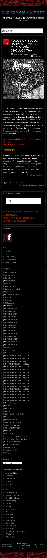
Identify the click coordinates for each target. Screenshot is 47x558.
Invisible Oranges (11, 501)
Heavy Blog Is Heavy (13, 498)
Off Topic (8, 406)
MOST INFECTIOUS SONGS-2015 (17, 372)
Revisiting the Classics (13, 422)
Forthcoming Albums (12, 295)
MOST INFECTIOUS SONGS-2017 (17, 378)
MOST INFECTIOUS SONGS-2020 (17, 386)
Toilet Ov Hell (10, 528)
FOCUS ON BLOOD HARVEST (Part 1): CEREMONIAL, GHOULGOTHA (24, 45)
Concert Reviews (11, 286)
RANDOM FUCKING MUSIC (14, 414)
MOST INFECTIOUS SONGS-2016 (17, 375)
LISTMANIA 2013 (11, 311)
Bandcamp (9, 476)
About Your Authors (11, 272)
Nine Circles (10, 515)
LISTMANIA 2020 (11, 331)
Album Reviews (18, 54)
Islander (15, 183)
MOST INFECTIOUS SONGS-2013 (17, 367)
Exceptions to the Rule (13, 289)
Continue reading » (35, 175)
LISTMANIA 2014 (11, 314)
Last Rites (9, 506)
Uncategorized (10, 447)
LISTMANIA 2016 (11, 320)
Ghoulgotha (40, 185)
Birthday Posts (10, 281)
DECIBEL (9, 490)
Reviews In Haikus (11, 420)
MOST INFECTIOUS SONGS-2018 (17, 381)
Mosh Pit (8, 353)
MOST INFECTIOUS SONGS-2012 (17, 364)
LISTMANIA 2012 (11, 308)
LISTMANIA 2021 (11, 333)
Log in (8, 254)
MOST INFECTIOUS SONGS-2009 (17, 356)
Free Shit (8, 297)
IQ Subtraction (10, 303)
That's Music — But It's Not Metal (16, 439)
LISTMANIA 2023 (11, 339)
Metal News (9, 347)
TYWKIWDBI (10, 534)
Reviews (8, 417)
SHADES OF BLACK (12, 425)
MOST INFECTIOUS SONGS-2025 (17, 400)
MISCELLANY (10, 350)
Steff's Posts (9, 433)
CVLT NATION (10, 484)
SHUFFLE (8, 431)
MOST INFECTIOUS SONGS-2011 (17, 361)
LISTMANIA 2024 (11, 342)
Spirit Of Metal (10, 520)
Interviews (8, 300)
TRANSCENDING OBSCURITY (16, 531)
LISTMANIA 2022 (11, 336)
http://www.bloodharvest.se (14, 145)
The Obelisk (10, 523)
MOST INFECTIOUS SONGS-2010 (17, 358)
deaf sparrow (10, 487)
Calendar (8, 283)
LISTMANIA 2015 (11, 317)
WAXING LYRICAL (11, 450)
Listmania (8, 306)
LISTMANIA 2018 (11, 325)
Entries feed (10, 257)
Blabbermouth (10, 478)
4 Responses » (37, 56)
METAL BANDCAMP (12, 509)
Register (8, 251)
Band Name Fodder (12, 278)
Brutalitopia (9, 481)
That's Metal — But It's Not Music (16, 436)
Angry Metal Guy (11, 473)
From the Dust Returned (14, 495)
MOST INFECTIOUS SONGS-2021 (17, 389)
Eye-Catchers (10, 292)
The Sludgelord (11, 526)
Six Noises (9, 517)
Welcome (8, 453)
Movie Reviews (10, 403)
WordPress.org (11, 262)
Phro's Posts (9, 408)
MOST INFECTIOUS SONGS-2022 (17, 392)
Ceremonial (32, 185)
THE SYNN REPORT (12, 445)
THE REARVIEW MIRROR (14, 442)
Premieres (8, 411)
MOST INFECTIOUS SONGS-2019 (17, 383)
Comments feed (11, 259)
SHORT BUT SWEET (30, 54)
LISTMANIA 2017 (11, 322)
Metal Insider (10, 512)
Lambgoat (9, 503)
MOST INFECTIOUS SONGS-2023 (17, 394)
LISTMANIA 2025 (11, 345)
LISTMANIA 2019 (11, 328)
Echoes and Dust (11, 492)
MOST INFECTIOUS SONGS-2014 (17, 369)
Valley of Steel (10, 537)
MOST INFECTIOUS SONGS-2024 (17, 397)
